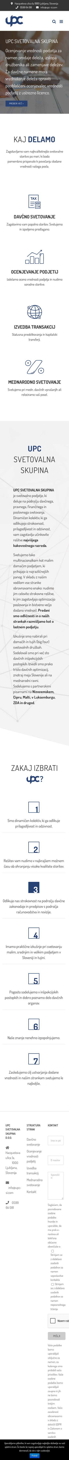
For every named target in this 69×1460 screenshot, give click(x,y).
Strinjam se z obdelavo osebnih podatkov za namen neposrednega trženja (58, 1296)
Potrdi (35, 1455)
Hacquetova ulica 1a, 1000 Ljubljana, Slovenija (36, 3)
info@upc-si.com (48, 7)
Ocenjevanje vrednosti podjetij (34, 1156)
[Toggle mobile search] (54, 21)
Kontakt (31, 1192)
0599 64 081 (26, 7)
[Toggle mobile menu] (61, 21)
